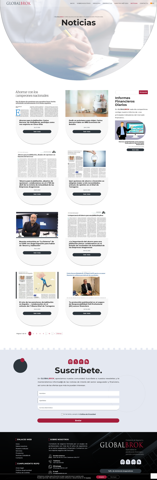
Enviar (78, 420)
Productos (107, 3)
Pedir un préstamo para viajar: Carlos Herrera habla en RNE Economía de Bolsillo (85, 122)
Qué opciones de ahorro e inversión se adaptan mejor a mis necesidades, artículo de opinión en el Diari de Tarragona (86, 184)
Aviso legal (20, 468)
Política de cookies (23, 472)
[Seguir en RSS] (86, 361)
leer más (37, 131)
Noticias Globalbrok (23, 455)
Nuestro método (121, 3)
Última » (59, 333)
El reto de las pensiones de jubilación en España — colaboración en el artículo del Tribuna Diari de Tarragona (37, 304)
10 (49, 333)
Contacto (144, 3)
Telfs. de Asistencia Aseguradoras (120, 471)
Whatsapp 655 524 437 (60, 468)
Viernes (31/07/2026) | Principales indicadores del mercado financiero (131, 143)
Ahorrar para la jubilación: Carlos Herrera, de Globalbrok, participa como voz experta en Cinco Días (37, 122)
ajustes (88, 478)
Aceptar (101, 477)
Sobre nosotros (83, 3)
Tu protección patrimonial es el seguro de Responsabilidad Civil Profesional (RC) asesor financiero (86, 304)
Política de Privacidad (88, 414)
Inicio (72, 3)
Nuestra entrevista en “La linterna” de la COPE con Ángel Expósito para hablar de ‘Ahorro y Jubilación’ (37, 243)
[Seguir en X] (76, 361)
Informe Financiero (139, 146)
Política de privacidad (24, 470)
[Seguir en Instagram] (70, 361)
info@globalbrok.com (60, 473)
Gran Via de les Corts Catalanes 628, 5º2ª (66, 457)
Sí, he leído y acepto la (80, 414)
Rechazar (113, 477)
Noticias (134, 3)
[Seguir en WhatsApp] (81, 361)
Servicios (96, 3)
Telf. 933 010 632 (58, 462)
